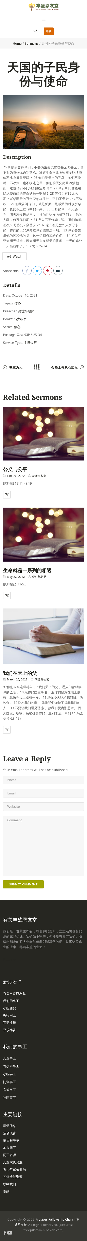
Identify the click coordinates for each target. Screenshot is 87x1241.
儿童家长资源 (13, 1162)
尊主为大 (15, 367)
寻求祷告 (9, 1030)
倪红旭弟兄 (39, 577)
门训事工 (9, 1082)
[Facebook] (5, 1232)
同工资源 (9, 1155)
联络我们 (9, 1184)
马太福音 (20, 319)
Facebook (27, 270)
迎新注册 (9, 1022)
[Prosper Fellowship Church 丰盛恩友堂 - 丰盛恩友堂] (43, 7)
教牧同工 (9, 1015)
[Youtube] (9, 1232)
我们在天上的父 (20, 673)
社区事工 (9, 1097)
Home (17, 43)
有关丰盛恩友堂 (14, 993)
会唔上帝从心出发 (64, 367)
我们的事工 (11, 1001)
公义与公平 (15, 469)
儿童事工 (9, 1058)
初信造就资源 (13, 1176)
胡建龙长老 (42, 679)
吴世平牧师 (26, 311)
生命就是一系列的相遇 (27, 570)
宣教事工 (9, 1090)
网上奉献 (9, 959)
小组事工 (9, 1074)
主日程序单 (11, 1140)
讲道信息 (9, 1126)
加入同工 (9, 1147)
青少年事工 (11, 1066)
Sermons (31, 43)
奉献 (48, 31)
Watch (17, 256)
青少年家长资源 (14, 1169)
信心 (17, 303)
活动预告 (9, 1133)
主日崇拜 (30, 342)
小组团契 (9, 1008)
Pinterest (47, 270)
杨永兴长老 (39, 476)
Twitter (37, 270)
